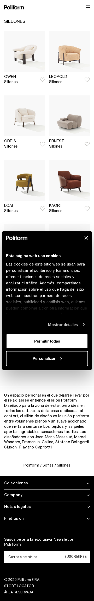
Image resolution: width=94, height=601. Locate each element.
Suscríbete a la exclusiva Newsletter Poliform (39, 542)
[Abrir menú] (88, 7)
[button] (42, 79)
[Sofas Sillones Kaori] (69, 180)
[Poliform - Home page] (14, 7)
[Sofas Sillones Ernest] (69, 116)
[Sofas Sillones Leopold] (69, 51)
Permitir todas (47, 341)
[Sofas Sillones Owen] (24, 51)
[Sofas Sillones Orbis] (24, 116)
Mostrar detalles (63, 324)
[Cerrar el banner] (86, 238)
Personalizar (44, 358)
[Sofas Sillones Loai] (24, 180)
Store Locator (19, 586)
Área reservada (18, 592)
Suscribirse (75, 556)
